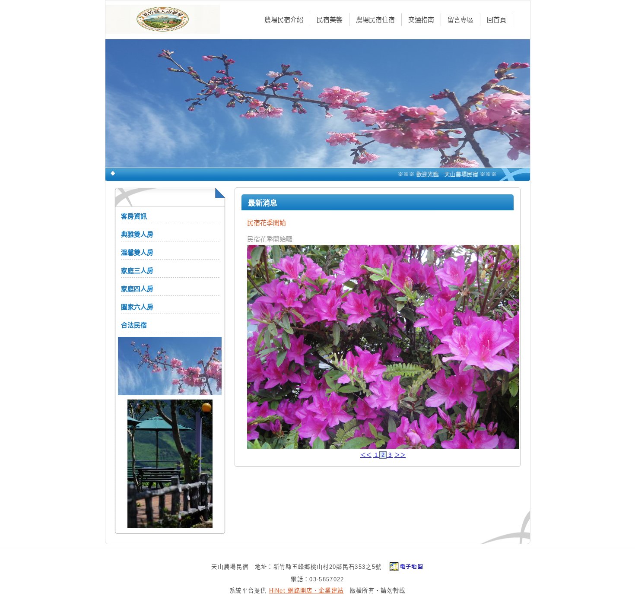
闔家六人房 (137, 307)
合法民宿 (134, 325)
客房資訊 (134, 216)
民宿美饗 (330, 19)
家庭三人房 (137, 270)
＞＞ (400, 455)
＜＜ (365, 455)
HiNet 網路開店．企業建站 (306, 590)
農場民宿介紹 (283, 19)
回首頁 (496, 19)
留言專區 (460, 19)
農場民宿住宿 (375, 19)
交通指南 (421, 19)
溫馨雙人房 (137, 252)
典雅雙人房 (137, 234)
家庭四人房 (137, 288)
